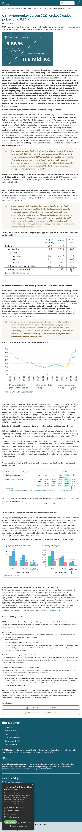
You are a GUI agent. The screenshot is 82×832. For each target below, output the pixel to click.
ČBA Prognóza (11, 744)
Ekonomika (9, 727)
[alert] (18, 806)
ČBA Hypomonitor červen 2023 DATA (42, 713)
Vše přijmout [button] (10, 822)
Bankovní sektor (11, 731)
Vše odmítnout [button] (25, 822)
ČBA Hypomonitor (13, 8)
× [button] (32, 785)
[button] (18, 826)
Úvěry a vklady (11, 734)
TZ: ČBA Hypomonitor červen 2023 (42, 707)
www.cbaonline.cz (18, 605)
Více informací (19, 804)
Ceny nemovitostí (12, 741)
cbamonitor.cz (56, 610)
